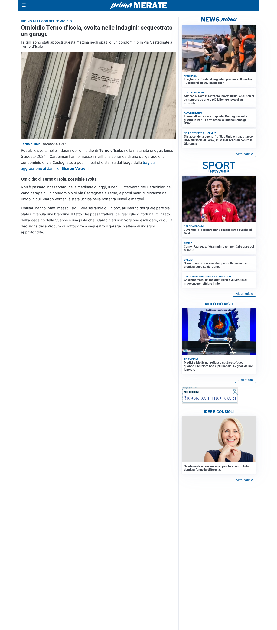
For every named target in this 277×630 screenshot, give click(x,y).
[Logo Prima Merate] (138, 5)
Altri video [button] (245, 380)
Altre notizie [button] (244, 154)
